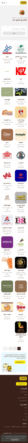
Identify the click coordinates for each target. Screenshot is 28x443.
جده (26, 410)
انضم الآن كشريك (23, 400)
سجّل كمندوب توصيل (22, 397)
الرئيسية (26, 17)
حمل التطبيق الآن (20, 362)
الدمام (25, 407)
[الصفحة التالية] (5, 348)
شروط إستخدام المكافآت (15, 426)
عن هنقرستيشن (23, 391)
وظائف (25, 394)
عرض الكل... (24, 419)
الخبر (17, 17)
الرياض (25, 413)
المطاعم (21, 17)
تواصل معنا (7, 426)
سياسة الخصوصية (7, 433)
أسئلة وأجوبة (24, 426)
